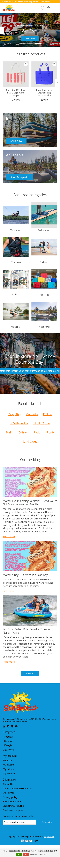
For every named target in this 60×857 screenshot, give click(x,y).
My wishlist (9, 773)
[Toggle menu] (54, 8)
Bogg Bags (44, 294)
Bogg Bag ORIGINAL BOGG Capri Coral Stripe (16, 93)
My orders (8, 764)
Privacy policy (10, 797)
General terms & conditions (18, 788)
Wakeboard (15, 230)
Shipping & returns (13, 805)
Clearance (8, 749)
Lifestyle (7, 745)
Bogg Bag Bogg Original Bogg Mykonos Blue (44, 93)
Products (8, 736)
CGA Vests (15, 262)
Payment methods (13, 801)
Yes (18, 854)
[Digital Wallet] (28, 841)
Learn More (30, 38)
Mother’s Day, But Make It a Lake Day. (25, 575)
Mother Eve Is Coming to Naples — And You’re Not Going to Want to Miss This (30, 502)
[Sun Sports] (9, 8)
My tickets (8, 769)
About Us (8, 784)
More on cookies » (37, 854)
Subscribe (47, 822)
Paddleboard (44, 230)
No (26, 854)
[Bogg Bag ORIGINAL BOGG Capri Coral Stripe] (16, 74)
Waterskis (15, 326)
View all (30, 673)
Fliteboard (44, 262)
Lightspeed (49, 836)
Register (7, 760)
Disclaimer (8, 792)
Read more (9, 536)
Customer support (13, 810)
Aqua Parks (44, 326)
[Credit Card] (22, 841)
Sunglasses (15, 294)
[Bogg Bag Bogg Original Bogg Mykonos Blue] (44, 74)
